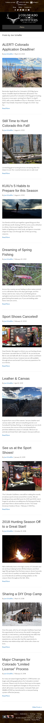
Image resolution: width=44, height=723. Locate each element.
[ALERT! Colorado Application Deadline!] (22, 72)
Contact (38, 716)
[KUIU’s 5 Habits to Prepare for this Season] (22, 209)
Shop (14, 7)
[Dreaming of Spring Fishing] (22, 274)
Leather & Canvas (16, 378)
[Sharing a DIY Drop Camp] (22, 614)
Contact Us (27, 7)
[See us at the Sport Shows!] (22, 476)
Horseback (31, 716)
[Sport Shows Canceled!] (22, 336)
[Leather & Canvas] (22, 402)
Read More (6, 108)
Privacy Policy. (36, 720)
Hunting (32, 714)
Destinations (24, 714)
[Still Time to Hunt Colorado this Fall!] (22, 149)
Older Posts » (37, 707)
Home (16, 714)
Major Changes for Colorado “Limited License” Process (16, 664)
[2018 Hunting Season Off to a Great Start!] (22, 549)
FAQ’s (20, 7)
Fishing (39, 714)
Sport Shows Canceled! (20, 316)
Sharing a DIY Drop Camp (22, 594)
